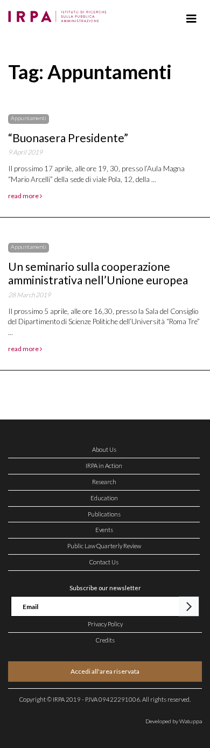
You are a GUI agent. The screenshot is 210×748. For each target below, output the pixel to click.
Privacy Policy (105, 623)
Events (104, 529)
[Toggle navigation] (191, 19)
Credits (105, 640)
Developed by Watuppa (173, 721)
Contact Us (103, 561)
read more (24, 196)
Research (104, 481)
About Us (104, 449)
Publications (104, 514)
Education (104, 497)
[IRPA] (59, 13)
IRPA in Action (104, 465)
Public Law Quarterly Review (104, 545)
